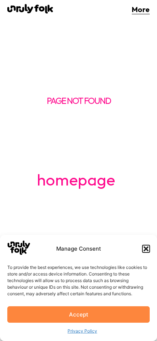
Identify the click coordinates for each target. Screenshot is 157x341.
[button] (146, 248)
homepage (76, 179)
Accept (78, 314)
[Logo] (30, 9)
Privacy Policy (82, 331)
